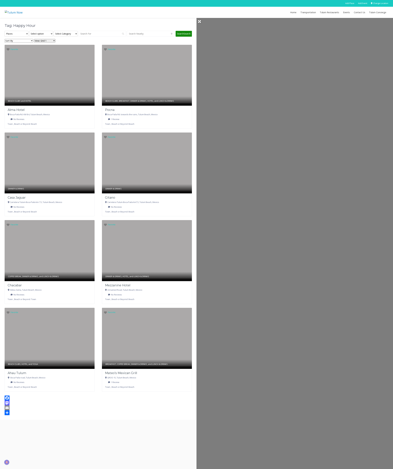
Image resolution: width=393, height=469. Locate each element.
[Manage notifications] (6, 462)
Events (346, 12)
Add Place (349, 3)
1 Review (115, 119)
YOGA (35, 364)
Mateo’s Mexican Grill (121, 373)
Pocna (110, 110)
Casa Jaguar (17, 197)
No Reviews (18, 119)
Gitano (110, 197)
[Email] (98, 407)
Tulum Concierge (377, 12)
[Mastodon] (98, 402)
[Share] (98, 412)
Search (184, 33)
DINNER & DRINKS (138, 101)
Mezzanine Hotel (117, 285)
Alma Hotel (16, 110)
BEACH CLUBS (14, 101)
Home (293, 12)
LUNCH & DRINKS (166, 101)
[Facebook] (98, 398)
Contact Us (359, 12)
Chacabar (15, 285)
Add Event (362, 3)
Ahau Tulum (17, 373)
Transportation (308, 12)
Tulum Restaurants (329, 12)
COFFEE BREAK (14, 276)
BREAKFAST (124, 101)
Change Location (380, 3)
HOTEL (28, 101)
